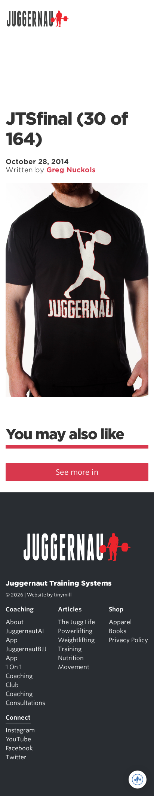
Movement (73, 667)
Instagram (20, 730)
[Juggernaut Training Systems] (41, 18)
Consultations (25, 703)
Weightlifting (76, 640)
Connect (18, 717)
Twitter (16, 757)
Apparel (120, 622)
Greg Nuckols (71, 170)
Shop (116, 609)
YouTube (18, 739)
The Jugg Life (76, 622)
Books (117, 631)
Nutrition (71, 658)
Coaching (20, 609)
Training (69, 649)
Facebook (19, 748)
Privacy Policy (128, 640)
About (15, 622)
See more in (77, 472)
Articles (70, 609)
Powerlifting (75, 631)
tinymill (63, 595)
